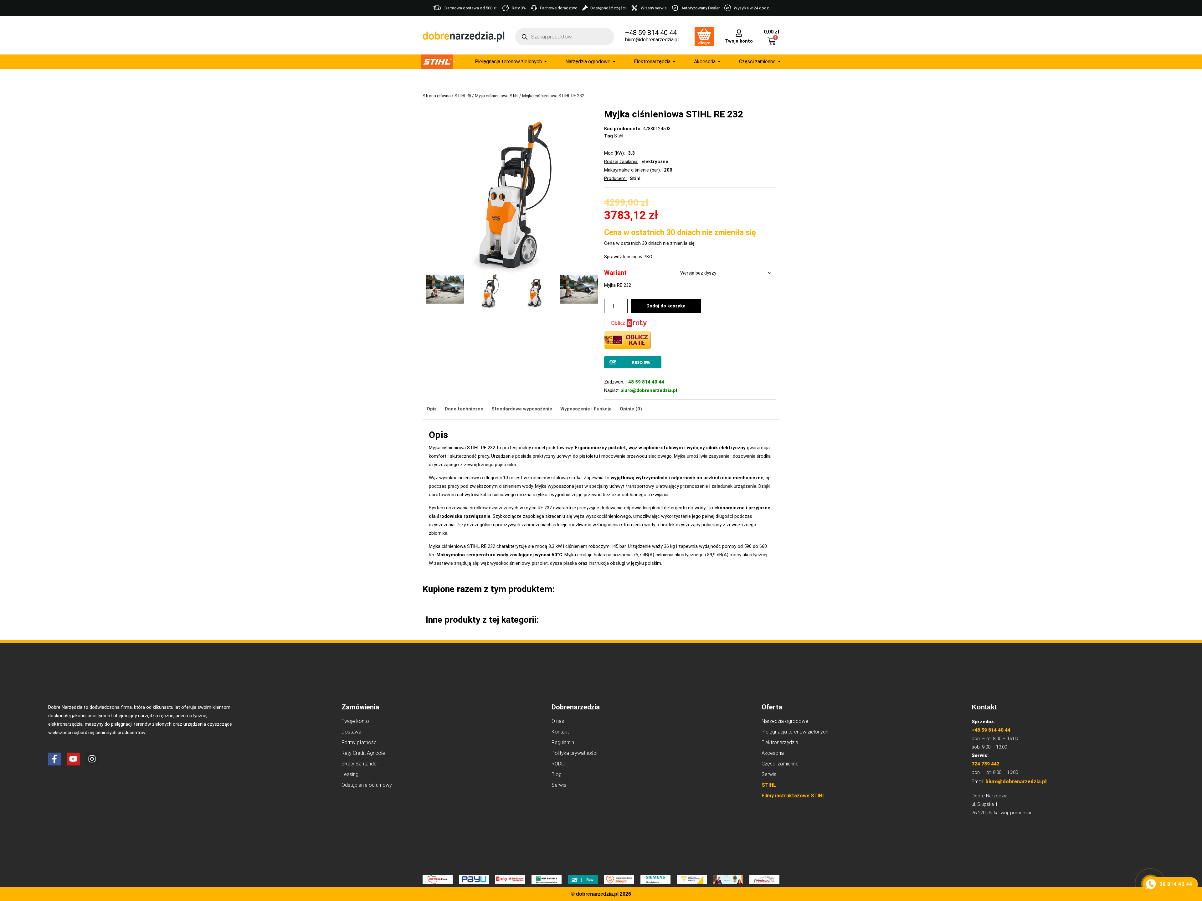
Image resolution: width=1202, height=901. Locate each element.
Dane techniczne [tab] (464, 409)
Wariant (615, 272)
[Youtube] (73, 759)
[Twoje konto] (738, 32)
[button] (433, 291)
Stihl (618, 136)
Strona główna (437, 95)
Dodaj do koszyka (666, 306)
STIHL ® (463, 95)
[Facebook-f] (54, 759)
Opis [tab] (432, 409)
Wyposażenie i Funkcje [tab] (586, 409)
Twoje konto (739, 41)
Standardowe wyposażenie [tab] (521, 409)
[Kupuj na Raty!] (690, 362)
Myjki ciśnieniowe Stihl (496, 95)
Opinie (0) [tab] (631, 409)
